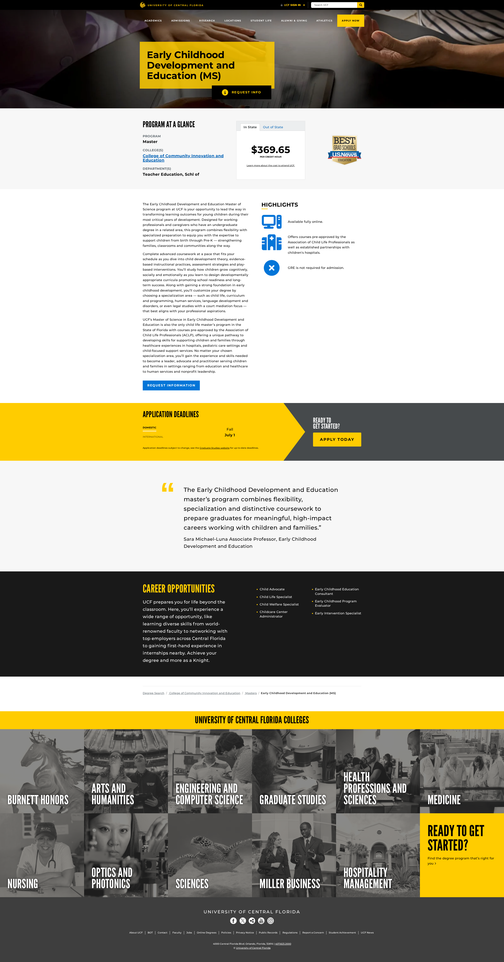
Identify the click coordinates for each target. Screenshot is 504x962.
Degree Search (153, 693)
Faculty (177, 932)
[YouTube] (261, 920)
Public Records (268, 932)
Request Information (171, 385)
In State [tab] (250, 128)
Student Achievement (342, 932)
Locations (232, 20)
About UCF (136, 932)
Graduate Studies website (215, 448)
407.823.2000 (283, 943)
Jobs (189, 932)
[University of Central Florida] (171, 5)
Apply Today (337, 439)
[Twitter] (242, 920)
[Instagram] (270, 920)
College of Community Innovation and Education (183, 158)
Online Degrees (206, 932)
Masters (251, 693)
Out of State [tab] (273, 128)
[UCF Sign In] (293, 5)
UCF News (367, 932)
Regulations (290, 932)
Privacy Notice (245, 932)
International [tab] (153, 436)
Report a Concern (313, 932)
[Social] (252, 920)
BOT (150, 932)
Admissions (180, 20)
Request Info (246, 92)
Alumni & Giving (294, 20)
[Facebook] (233, 920)
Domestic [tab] (149, 427)
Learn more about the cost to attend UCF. (271, 165)
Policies (226, 932)
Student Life (261, 20)
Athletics (324, 20)
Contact (162, 932)
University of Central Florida (252, 912)
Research (207, 20)
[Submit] (360, 5)
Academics (153, 20)
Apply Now (350, 20)
